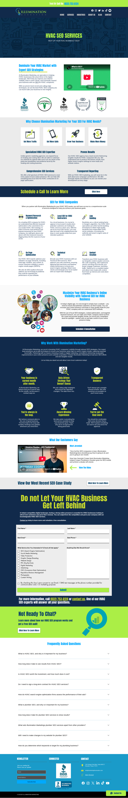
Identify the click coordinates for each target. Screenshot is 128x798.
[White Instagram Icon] (95, 10)
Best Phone (71, 538)
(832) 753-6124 (71, 3)
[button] (81, 14)
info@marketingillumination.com (94, 770)
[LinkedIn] (98, 783)
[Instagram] (88, 783)
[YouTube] (109, 10)
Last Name (71, 528)
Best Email (21, 538)
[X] (93, 783)
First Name (21, 528)
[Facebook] (92, 10)
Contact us (24, 520)
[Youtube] (108, 783)
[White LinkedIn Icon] (103, 10)
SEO (37, 82)
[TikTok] (106, 10)
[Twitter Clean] (99, 10)
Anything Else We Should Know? (78, 548)
